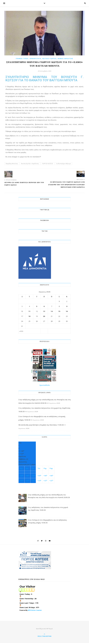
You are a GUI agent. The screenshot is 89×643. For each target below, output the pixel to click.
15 (59, 311)
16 (67, 311)
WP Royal (49, 629)
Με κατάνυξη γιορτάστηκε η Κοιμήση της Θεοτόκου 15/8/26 (41, 425)
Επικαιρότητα (35, 58)
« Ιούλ (21, 331)
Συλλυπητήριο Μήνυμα (63, 164)
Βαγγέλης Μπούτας (12, 164)
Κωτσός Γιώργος (49, 58)
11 (29, 311)
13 (44, 311)
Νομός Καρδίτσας (65, 58)
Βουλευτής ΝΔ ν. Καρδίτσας (30, 164)
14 (52, 311)
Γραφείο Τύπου (22, 58)
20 (44, 316)
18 (29, 316)
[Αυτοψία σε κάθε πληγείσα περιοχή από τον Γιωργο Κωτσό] (8, 174)
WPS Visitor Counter (35, 610)
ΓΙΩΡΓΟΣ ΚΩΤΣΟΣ (47, 164)
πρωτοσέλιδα (44, 385)
